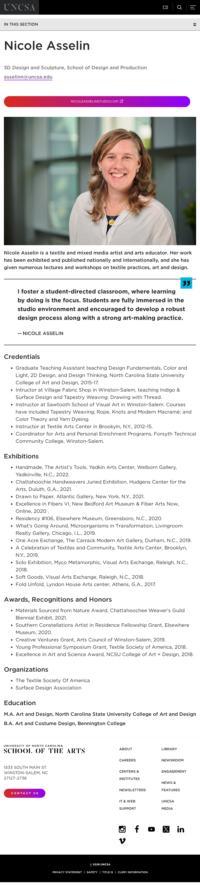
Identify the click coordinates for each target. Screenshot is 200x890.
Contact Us (25, 793)
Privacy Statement (67, 872)
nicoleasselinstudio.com (112, 101)
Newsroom (172, 760)
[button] (166, 7)
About (125, 749)
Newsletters (132, 790)
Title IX (107, 872)
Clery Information (133, 872)
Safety (92, 872)
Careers (127, 760)
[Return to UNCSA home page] (19, 7)
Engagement (173, 771)
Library (169, 749)
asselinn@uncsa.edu (28, 77)
